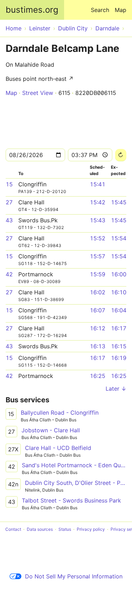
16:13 (97, 346)
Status (64, 529)
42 (9, 274)
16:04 (118, 310)
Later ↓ (116, 388)
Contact (13, 529)
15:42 (97, 202)
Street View (37, 92)
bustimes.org (32, 10)
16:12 (97, 328)
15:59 (97, 274)
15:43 (97, 220)
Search (100, 9)
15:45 (118, 202)
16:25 (97, 375)
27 (9, 202)
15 (9, 184)
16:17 (118, 328)
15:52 (97, 238)
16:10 (118, 292)
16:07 (97, 310)
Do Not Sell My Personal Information (73, 576)
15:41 (97, 184)
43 (9, 220)
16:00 (118, 274)
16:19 (118, 357)
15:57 (97, 256)
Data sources (40, 529)
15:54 (118, 238)
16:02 (97, 292)
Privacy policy (91, 529)
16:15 (118, 346)
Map (120, 9)
